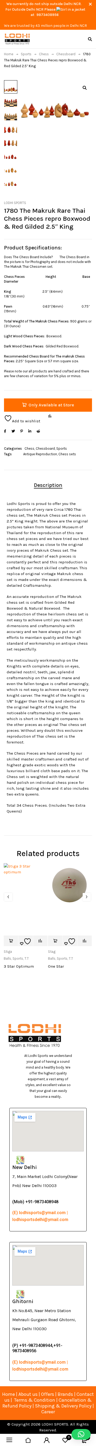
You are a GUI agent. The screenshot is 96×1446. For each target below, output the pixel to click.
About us (28, 1394)
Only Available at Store (51, 404)
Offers (47, 1394)
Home (8, 54)
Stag (51, 952)
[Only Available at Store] (11, 940)
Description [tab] (48, 485)
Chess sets (67, 454)
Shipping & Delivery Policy (63, 1406)
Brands (66, 1394)
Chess (44, 54)
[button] (84, 87)
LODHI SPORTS (15, 203)
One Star (56, 966)
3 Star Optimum (19, 966)
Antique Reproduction (40, 454)
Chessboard (65, 54)
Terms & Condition (34, 1400)
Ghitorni (22, 1301)
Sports (26, 54)
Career (48, 1412)
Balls (7, 958)
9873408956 (48, 14)
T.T (27, 958)
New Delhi (24, 1167)
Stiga (8, 952)
